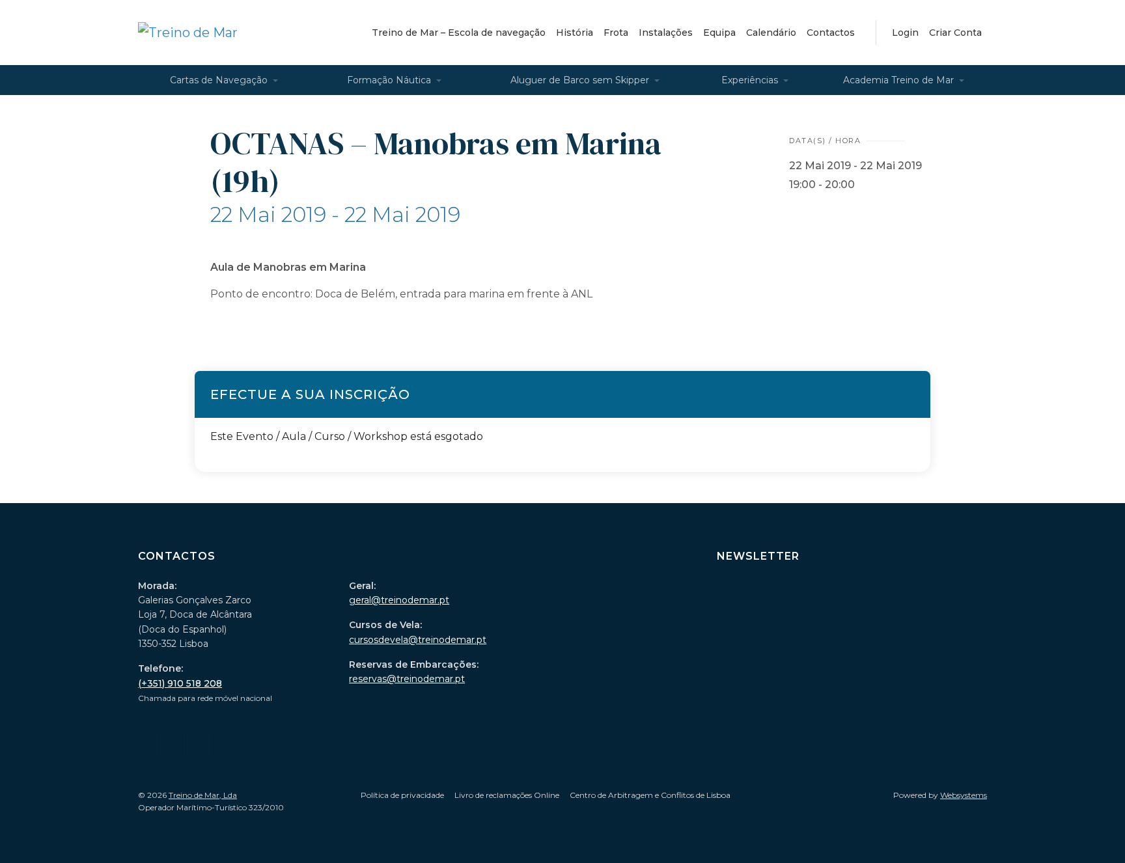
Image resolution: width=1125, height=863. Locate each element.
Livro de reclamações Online (506, 795)
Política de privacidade (402, 795)
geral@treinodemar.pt (399, 600)
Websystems (963, 795)
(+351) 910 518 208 (180, 683)
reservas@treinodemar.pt (407, 679)
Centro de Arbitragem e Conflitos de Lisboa (650, 795)
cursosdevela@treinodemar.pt (417, 640)
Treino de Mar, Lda (203, 795)
